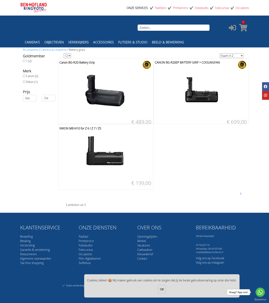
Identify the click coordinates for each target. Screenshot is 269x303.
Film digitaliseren (90, 258)
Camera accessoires (53, 50)
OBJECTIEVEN (54, 42)
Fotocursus (222, 8)
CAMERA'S (32, 42)
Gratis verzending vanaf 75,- (81, 285)
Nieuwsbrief (145, 254)
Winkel (141, 241)
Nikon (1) (32, 82)
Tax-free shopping (32, 263)
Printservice (180, 8)
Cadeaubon (144, 250)
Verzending (27, 245)
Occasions (242, 8)
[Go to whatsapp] (260, 292)
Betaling (25, 241)
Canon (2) (32, 76)
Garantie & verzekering (35, 250)
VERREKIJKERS (78, 42)
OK (162, 289)
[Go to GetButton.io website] (260, 299)
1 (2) (28, 61)
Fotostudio (201, 8)
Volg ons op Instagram (210, 263)
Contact (142, 258)
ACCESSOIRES (103, 42)
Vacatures (143, 245)
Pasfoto (83, 237)
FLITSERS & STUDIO (132, 42)
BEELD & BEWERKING (168, 42)
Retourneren (28, 254)
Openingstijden (147, 237)
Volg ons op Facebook (210, 258)
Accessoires (30, 50)
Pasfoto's (160, 8)
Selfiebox (85, 263)
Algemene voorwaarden (35, 258)
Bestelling (26, 237)
